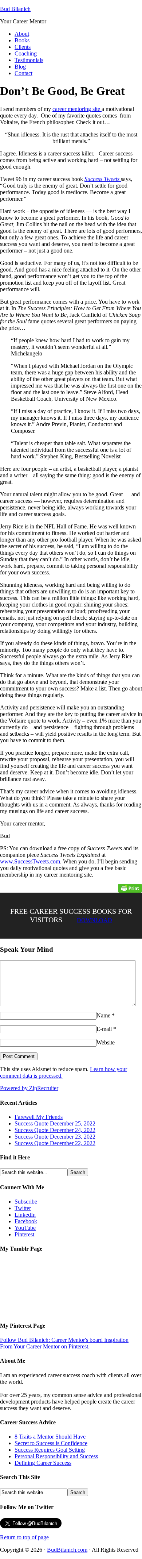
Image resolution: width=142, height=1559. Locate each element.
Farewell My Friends (39, 1117)
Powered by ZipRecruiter (29, 1088)
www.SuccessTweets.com (30, 861)
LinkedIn (25, 1215)
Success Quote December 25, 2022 (55, 1123)
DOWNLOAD (94, 920)
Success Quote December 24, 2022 (55, 1130)
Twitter (23, 1208)
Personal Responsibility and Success (56, 1456)
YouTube (25, 1228)
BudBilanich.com (67, 1550)
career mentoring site (77, 109)
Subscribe (26, 1201)
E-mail (104, 1029)
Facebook (26, 1221)
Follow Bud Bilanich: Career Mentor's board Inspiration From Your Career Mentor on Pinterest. (64, 1343)
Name (103, 1015)
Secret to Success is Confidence (51, 1443)
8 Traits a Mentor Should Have (50, 1436)
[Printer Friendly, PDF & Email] (130, 887)
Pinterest (24, 1234)
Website (105, 1042)
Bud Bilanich (15, 9)
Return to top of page (24, 1537)
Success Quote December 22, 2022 (55, 1143)
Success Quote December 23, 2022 (55, 1136)
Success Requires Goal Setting (50, 1450)
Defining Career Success (43, 1463)
